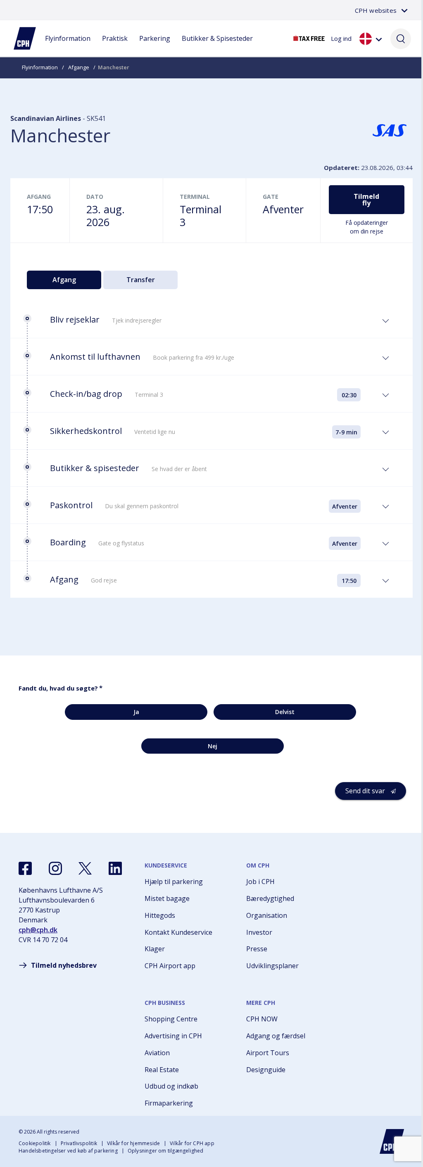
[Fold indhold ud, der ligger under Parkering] (155, 46)
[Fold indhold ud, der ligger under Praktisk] (115, 46)
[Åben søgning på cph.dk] (401, 38)
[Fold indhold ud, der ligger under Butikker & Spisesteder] (217, 46)
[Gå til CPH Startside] (392, 1141)
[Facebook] (25, 868)
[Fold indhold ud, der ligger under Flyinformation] (68, 46)
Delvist (285, 712)
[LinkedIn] (115, 868)
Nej (212, 746)
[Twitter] (85, 868)
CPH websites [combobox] (376, 10)
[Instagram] (55, 868)
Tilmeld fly (366, 199)
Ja (136, 712)
